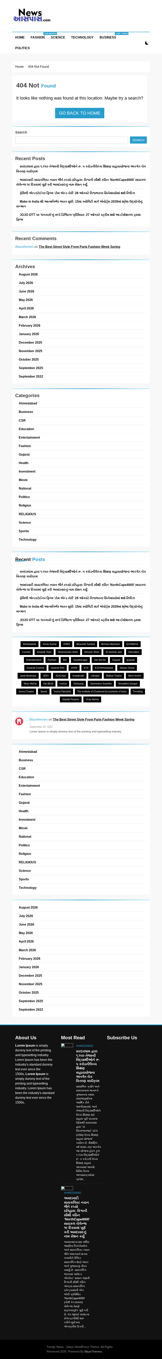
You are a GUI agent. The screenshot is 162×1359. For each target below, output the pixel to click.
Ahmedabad (28, 403)
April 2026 (26, 308)
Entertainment (29, 437)
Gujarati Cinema (35, 667)
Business (109, 36)
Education (26, 429)
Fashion (39, 36)
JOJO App (60, 675)
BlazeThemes (93, 1351)
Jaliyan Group (127, 667)
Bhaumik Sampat (85, 644)
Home (20, 37)
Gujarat (24, 454)
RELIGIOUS (27, 514)
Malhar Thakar (114, 675)
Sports (24, 531)
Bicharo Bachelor (110, 644)
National (25, 488)
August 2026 (28, 274)
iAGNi (74, 667)
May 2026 (26, 300)
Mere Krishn (134, 675)
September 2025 (31, 368)
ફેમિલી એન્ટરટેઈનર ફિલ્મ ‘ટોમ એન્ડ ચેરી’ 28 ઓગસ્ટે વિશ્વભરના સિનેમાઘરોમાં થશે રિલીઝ (77, 193)
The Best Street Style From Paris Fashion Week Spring (79, 246)
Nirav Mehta (30, 683)
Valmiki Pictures (70, 699)
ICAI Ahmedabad (104, 667)
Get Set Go (100, 660)
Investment (27, 471)
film (65, 660)
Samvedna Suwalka (101, 683)
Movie (23, 480)
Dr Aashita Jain (114, 652)
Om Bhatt (48, 683)
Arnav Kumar (50, 644)
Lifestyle (95, 675)
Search (21, 132)
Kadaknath (78, 675)
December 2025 (30, 342)
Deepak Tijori (44, 652)
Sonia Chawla (26, 691)
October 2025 (29, 359)
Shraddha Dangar (128, 683)
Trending (138, 691)
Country (26, 652)
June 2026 (26, 291)
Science (58, 37)
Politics (22, 48)
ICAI (86, 667)
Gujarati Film (57, 667)
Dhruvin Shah (91, 652)
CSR (22, 420)
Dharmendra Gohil (68, 652)
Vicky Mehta (92, 699)
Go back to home (79, 113)
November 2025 (30, 351)
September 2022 (31, 376)
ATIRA (66, 644)
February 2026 (29, 325)
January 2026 (29, 334)
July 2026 (26, 283)
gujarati (131, 660)
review (63, 683)
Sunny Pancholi (62, 691)
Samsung (78, 683)
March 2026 (27, 317)
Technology (82, 37)
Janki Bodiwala (28, 675)
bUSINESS (132, 644)
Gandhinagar (80, 660)
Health (23, 463)
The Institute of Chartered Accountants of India (101, 691)
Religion (25, 505)
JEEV (46, 675)
